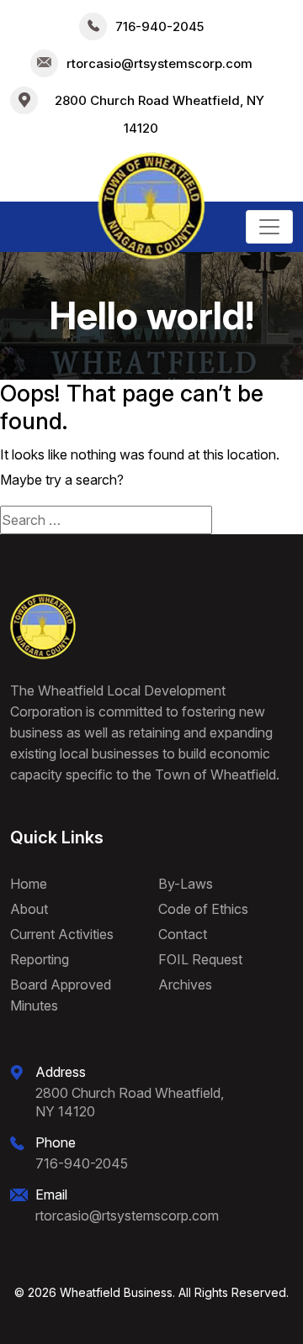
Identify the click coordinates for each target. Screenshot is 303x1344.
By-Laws (185, 883)
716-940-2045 (159, 26)
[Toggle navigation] (269, 227)
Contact (182, 934)
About (29, 908)
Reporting (39, 959)
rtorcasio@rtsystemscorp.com (159, 63)
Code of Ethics (203, 908)
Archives (185, 984)
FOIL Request (200, 959)
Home (28, 883)
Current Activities (62, 934)
